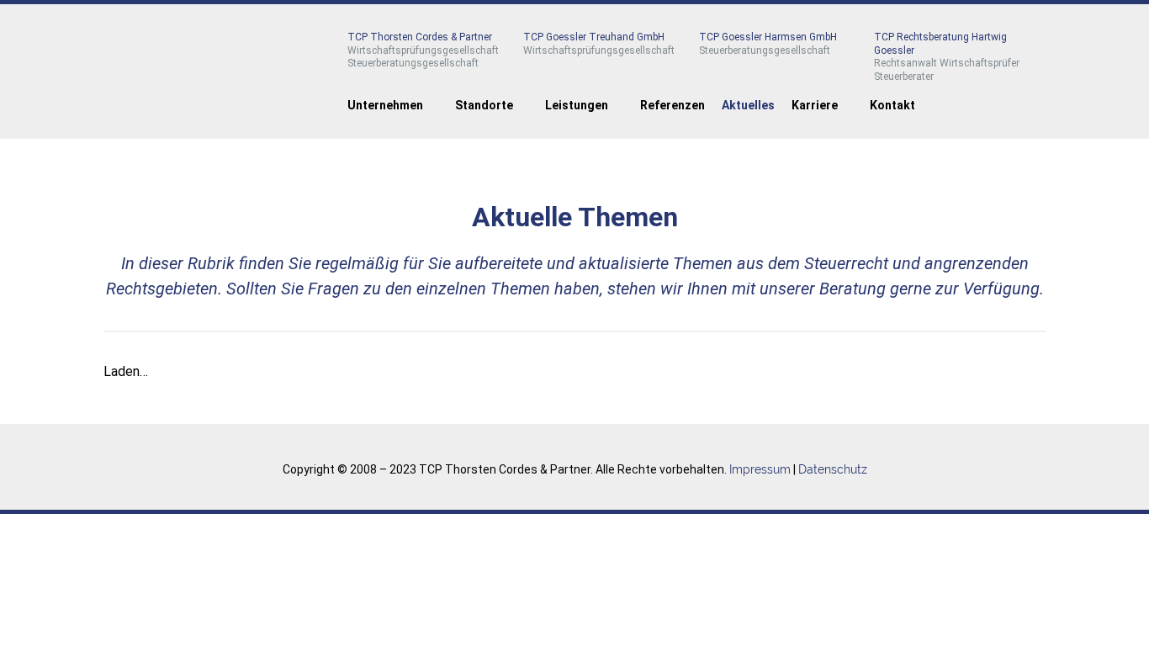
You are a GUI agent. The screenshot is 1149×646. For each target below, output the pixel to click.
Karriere (815, 105)
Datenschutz (832, 469)
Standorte (484, 105)
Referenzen (672, 105)
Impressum (760, 469)
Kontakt (892, 105)
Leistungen (576, 105)
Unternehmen (385, 105)
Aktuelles (748, 105)
